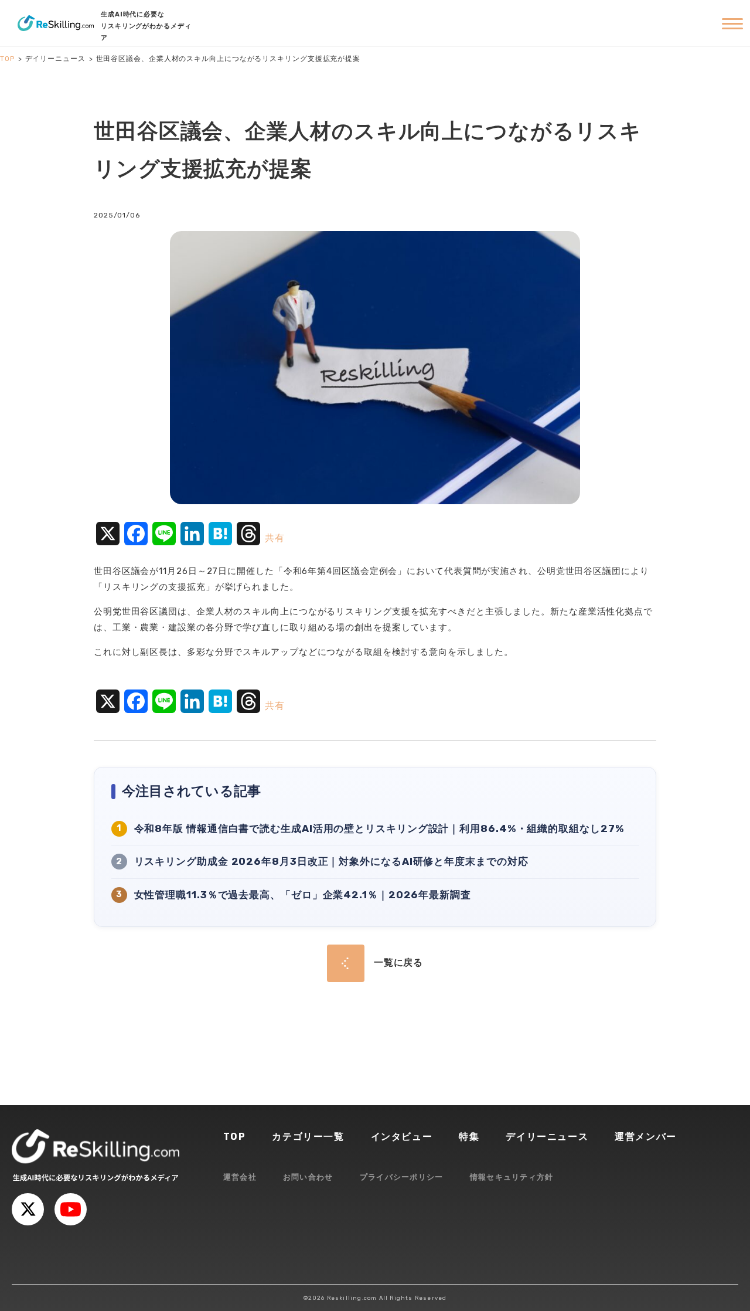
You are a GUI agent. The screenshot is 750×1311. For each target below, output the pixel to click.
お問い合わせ (308, 1177)
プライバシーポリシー (402, 1177)
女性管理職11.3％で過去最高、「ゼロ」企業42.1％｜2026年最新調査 (302, 895)
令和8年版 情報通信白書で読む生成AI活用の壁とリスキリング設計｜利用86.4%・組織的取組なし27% (379, 828)
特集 (469, 1136)
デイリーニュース (547, 1136)
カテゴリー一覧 (308, 1136)
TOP (234, 1136)
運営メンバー (646, 1136)
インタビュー (402, 1136)
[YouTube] (70, 1209)
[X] (28, 1209)
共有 (275, 538)
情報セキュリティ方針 (512, 1177)
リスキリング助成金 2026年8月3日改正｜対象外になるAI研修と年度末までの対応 (331, 861)
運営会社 (240, 1177)
